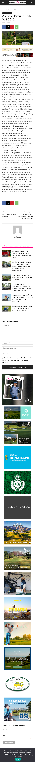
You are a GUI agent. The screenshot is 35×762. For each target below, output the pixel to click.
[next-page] (6, 315)
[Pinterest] (12, 27)
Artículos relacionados (10, 246)
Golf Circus (17, 237)
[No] (33, 755)
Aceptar (18, 759)
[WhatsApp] (16, 27)
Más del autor (24, 246)
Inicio (3, 10)
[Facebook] (4, 27)
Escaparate (5, 255)
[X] (8, 27)
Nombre (5, 729)
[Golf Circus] (17, 2)
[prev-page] (3, 315)
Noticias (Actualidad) (11, 10)
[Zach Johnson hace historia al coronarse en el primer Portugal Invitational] (6, 308)
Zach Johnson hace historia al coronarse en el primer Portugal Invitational (22, 308)
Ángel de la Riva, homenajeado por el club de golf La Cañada (25, 216)
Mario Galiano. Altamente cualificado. (9, 215)
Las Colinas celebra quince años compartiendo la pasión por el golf (22, 277)
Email (17, 735)
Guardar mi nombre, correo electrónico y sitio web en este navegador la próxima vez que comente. (16, 360)
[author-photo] (17, 234)
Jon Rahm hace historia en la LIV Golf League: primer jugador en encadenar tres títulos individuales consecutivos (22, 266)
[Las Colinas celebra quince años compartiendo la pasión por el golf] (6, 277)
